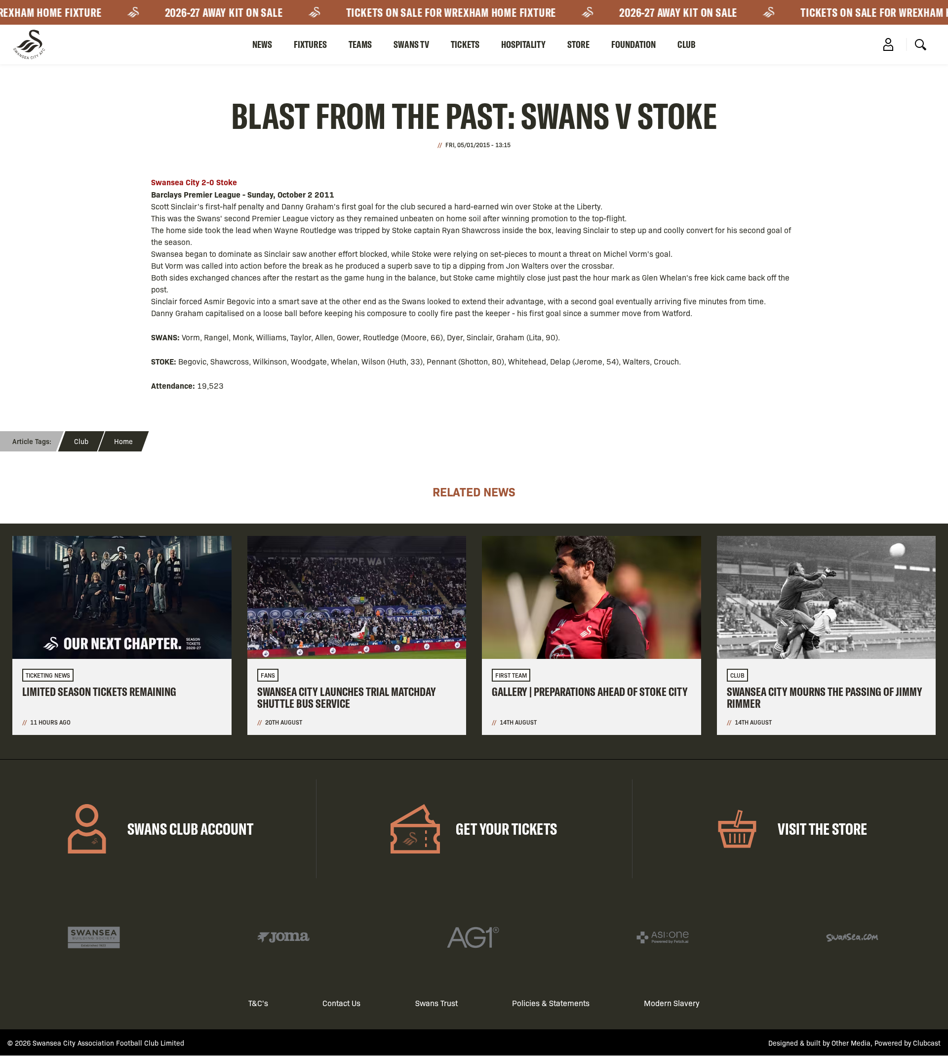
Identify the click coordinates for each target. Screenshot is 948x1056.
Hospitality (523, 44)
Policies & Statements (551, 1003)
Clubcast (927, 1042)
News (262, 44)
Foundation (633, 44)
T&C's (258, 1003)
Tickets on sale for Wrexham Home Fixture (438, 12)
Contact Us (341, 1003)
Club (686, 44)
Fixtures (310, 44)
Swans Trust (436, 1003)
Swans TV (411, 44)
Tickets (465, 44)
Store (578, 44)
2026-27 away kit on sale (211, 12)
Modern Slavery (672, 1003)
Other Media (850, 1042)
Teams (360, 44)
